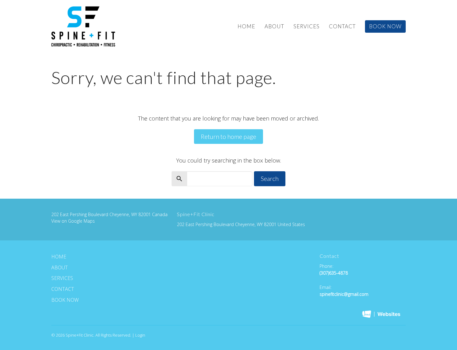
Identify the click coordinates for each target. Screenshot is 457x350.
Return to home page (228, 136)
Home (246, 26)
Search (270, 178)
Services (306, 26)
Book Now (385, 26)
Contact (342, 26)
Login (140, 335)
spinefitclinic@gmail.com (344, 294)
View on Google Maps (73, 221)
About (274, 26)
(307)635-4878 (334, 273)
